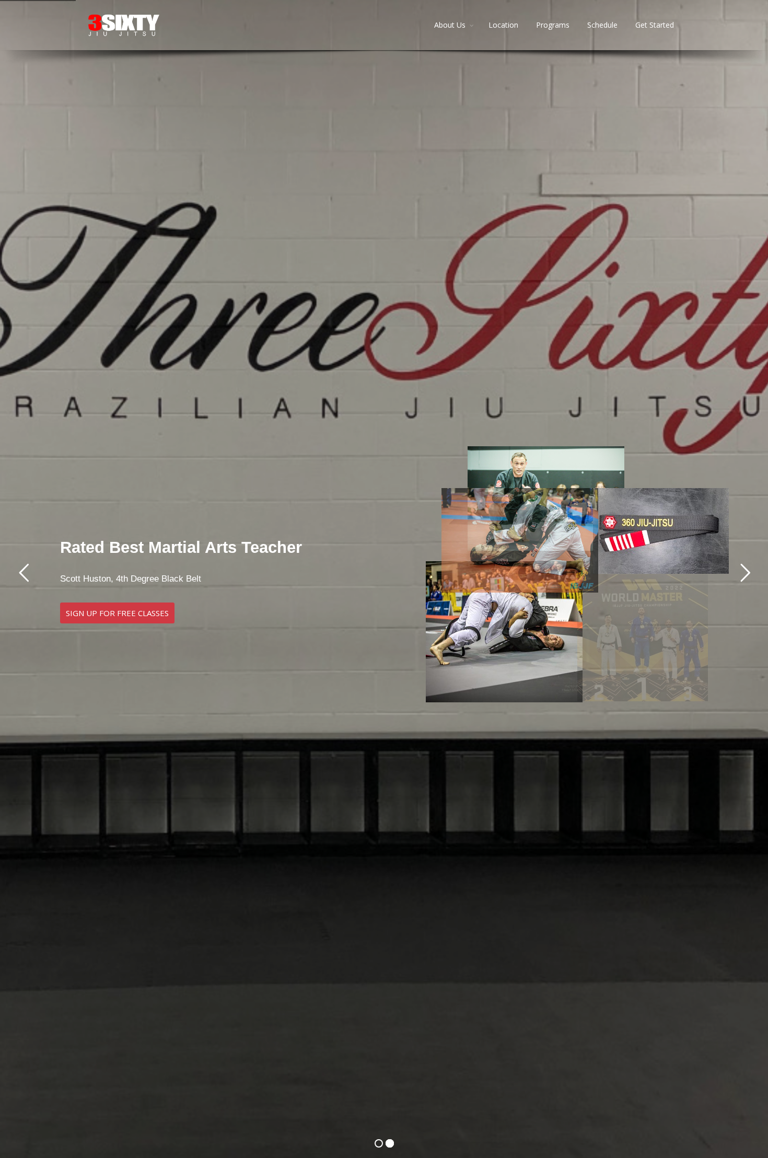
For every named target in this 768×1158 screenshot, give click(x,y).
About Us (450, 25)
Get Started (654, 25)
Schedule (602, 25)
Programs (552, 25)
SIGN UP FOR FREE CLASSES (117, 613)
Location (503, 25)
